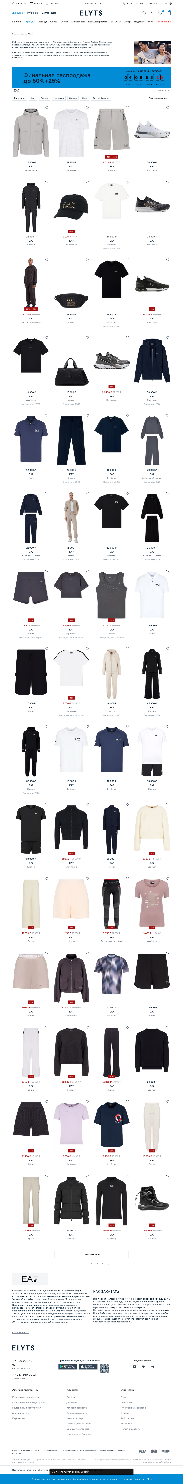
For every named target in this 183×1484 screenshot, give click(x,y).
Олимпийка (31, 170)
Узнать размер (74, 1418)
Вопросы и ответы (76, 1413)
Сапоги (152, 1238)
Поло (31, 478)
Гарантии (121, 1450)
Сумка (71, 322)
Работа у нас (128, 1418)
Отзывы (125, 1413)
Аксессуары (78, 21)
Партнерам (18, 1418)
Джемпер (111, 1238)
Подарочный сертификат (26, 1407)
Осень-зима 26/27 (31, 404)
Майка (112, 633)
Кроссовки (152, 244)
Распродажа (163, 21)
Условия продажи (106, 1450)
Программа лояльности (25, 1397)
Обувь (53, 21)
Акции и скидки (21, 1413)
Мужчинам (33, 12)
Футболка (71, 170)
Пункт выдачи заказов (133, 1407)
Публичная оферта (50, 1450)
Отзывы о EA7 (20, 1332)
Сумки (64, 21)
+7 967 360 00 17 (24, 1374)
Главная (15, 34)
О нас (124, 1397)
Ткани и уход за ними (78, 1423)
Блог (150, 21)
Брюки (71, 478)
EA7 (31, 166)
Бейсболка (71, 244)
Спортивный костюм (152, 478)
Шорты (111, 170)
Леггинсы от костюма (111, 941)
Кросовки (152, 170)
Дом (53, 12)
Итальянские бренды (78, 1434)
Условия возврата (76, 1407)
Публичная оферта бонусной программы (79, 1450)
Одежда (42, 21)
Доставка (71, 1402)
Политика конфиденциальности (25, 1450)
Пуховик (71, 1238)
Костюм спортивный (31, 322)
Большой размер (97, 21)
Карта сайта (17, 1453)
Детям (45, 12)
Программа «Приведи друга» (28, 1402)
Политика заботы (131, 1428)
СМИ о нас (127, 1402)
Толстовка (152, 400)
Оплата (70, 1397)
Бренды (30, 21)
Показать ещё (92, 1254)
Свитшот (152, 867)
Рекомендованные (158, 98)
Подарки (139, 21)
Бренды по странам (77, 1428)
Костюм (31, 244)
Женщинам (18, 12)
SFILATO (116, 21)
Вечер (127, 21)
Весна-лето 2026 (111, 248)
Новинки (17, 21)
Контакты (126, 1423)
